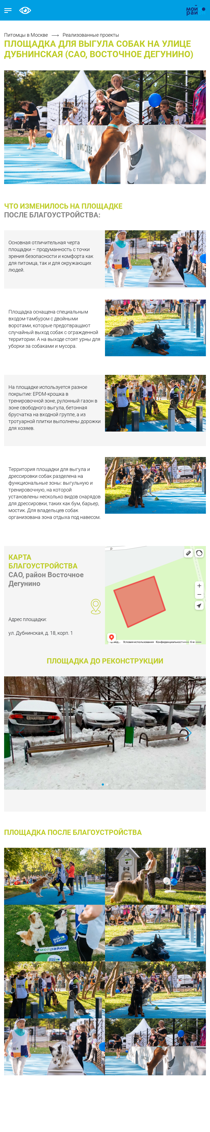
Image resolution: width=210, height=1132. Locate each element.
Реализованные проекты (91, 35)
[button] (188, 733)
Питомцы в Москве (26, 35)
